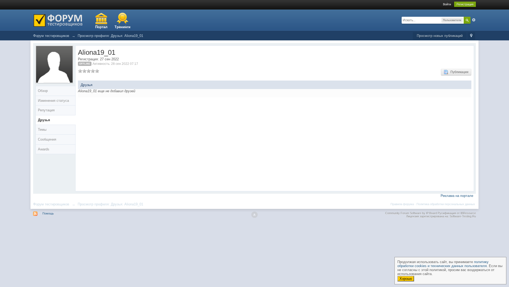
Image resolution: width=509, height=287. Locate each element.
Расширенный (474, 20)
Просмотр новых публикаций (440, 36)
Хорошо (406, 279)
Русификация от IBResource (456, 213)
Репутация (46, 110)
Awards (43, 149)
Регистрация (465, 4)
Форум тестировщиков (51, 204)
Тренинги (122, 27)
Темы (42, 130)
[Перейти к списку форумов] (58, 20)
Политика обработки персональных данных (445, 204)
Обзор (43, 91)
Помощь (48, 213)
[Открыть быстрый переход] (471, 36)
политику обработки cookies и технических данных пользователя (443, 264)
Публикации (458, 72)
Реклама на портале (457, 196)
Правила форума (402, 204)
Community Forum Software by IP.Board (411, 213)
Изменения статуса (53, 101)
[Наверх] (254, 215)
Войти (447, 4)
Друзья (44, 120)
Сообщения (47, 139)
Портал (101, 27)
